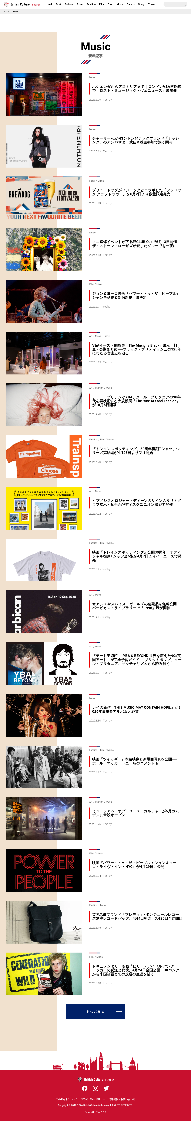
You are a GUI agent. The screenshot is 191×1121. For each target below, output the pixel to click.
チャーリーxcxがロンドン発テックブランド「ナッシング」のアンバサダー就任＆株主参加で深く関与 (135, 140)
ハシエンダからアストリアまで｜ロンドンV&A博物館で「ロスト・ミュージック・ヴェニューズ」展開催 (136, 88)
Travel (107, 336)
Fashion (99, 388)
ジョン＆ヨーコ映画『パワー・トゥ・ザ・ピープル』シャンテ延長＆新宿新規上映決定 (136, 295)
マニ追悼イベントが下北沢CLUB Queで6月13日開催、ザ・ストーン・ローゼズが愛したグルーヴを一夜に (136, 243)
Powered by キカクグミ (95, 1112)
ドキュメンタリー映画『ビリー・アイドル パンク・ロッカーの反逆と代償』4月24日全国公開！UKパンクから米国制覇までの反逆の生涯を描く (136, 970)
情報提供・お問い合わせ (122, 1099)
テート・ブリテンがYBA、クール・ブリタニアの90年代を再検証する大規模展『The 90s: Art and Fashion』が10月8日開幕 (136, 401)
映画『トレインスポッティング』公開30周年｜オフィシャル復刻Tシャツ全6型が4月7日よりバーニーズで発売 (137, 556)
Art (90, 336)
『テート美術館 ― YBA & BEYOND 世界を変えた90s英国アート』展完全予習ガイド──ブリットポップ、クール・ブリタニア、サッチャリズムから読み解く (137, 659)
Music (92, 77)
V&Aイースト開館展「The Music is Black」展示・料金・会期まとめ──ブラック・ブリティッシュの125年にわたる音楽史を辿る (136, 349)
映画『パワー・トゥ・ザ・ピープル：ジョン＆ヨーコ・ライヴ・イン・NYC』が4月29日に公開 (134, 864)
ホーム (6, 11)
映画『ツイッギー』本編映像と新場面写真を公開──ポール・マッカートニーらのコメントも (134, 761)
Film (91, 284)
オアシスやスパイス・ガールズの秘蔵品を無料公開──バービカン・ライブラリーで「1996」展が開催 (137, 606)
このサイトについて (66, 1099)
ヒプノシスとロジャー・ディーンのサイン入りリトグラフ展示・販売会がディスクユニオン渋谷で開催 (136, 502)
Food (92, 181)
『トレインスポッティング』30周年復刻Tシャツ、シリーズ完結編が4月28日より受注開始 (136, 450)
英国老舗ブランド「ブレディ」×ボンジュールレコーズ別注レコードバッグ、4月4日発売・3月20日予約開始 (137, 916)
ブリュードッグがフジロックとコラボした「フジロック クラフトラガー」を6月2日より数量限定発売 (136, 192)
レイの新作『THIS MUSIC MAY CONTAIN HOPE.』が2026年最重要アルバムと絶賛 (136, 709)
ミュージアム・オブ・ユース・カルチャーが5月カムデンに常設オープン (135, 813)
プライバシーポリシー (93, 1099)
